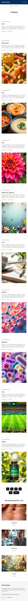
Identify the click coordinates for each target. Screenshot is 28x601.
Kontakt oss (10, 597)
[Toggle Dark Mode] (2, 597)
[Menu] (25, 2)
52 (10, 492)
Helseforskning (6, 2)
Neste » (16, 492)
